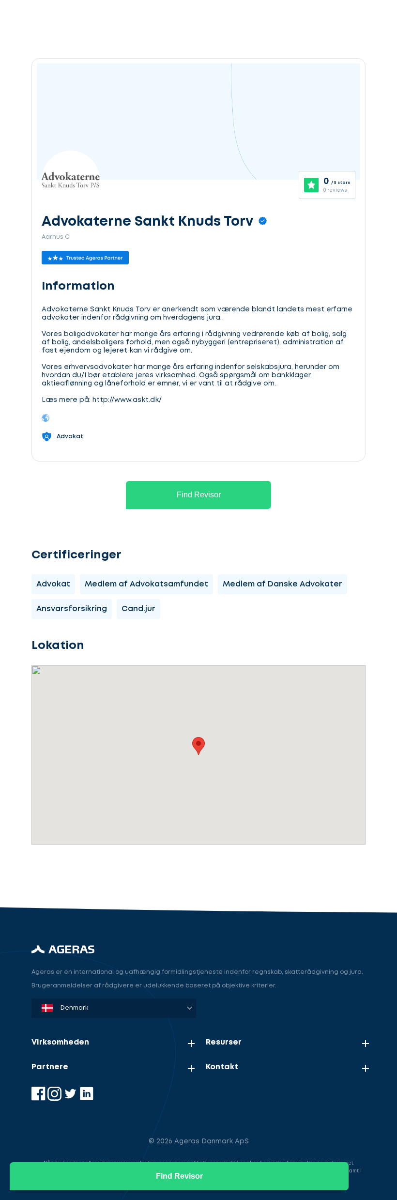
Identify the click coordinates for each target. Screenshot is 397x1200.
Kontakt (222, 1067)
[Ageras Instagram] (55, 1098)
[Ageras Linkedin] (86, 1098)
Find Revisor (199, 495)
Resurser (224, 1042)
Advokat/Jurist (85, 873)
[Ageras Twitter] (71, 1098)
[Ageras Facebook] (39, 1098)
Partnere (49, 1067)
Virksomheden (60, 1042)
